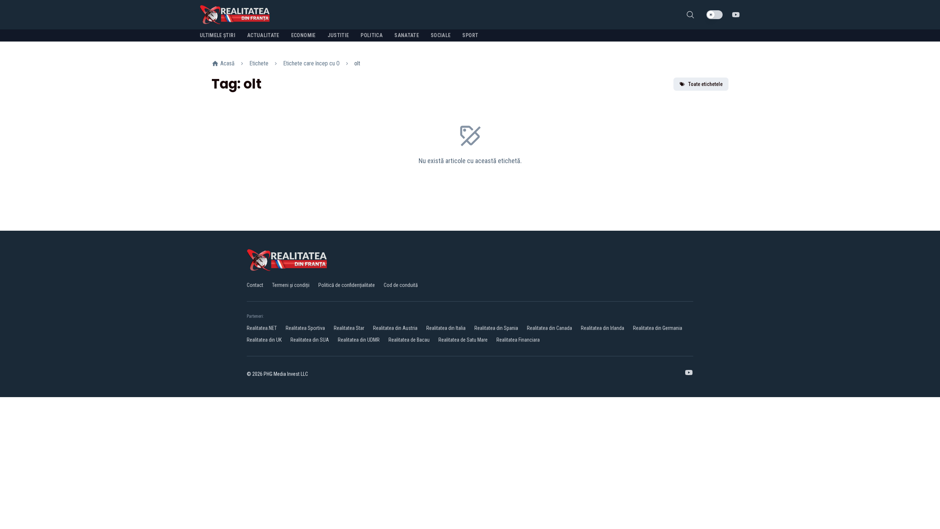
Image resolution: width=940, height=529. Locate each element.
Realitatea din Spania (496, 328)
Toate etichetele (705, 84)
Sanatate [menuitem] (406, 35)
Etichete (258, 63)
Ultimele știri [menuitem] (217, 35)
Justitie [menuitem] (338, 35)
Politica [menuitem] (372, 35)
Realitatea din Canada (549, 328)
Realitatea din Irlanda (602, 328)
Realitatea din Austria (395, 328)
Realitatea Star (349, 328)
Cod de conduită (401, 285)
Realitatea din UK (264, 340)
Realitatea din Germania (657, 328)
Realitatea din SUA (309, 340)
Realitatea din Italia (446, 328)
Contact (255, 285)
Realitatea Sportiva (305, 328)
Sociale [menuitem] (441, 35)
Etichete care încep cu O (311, 63)
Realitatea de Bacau (409, 340)
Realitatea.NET (262, 328)
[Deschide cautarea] (690, 14)
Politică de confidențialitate (346, 285)
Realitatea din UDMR (359, 340)
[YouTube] (735, 14)
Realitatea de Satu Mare (463, 340)
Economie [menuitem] (303, 35)
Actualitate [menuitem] (263, 35)
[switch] (714, 14)
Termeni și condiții (291, 285)
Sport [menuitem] (470, 35)
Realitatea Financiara (518, 340)
